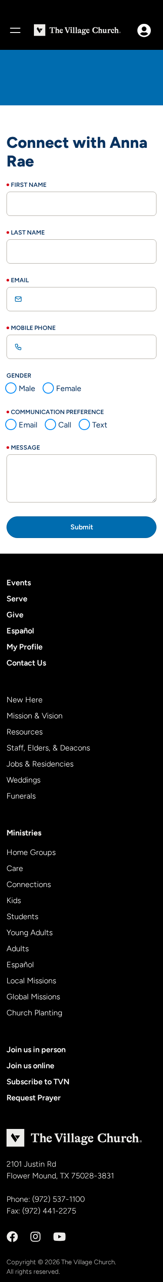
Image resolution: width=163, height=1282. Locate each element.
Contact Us (26, 663)
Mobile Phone (33, 328)
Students (22, 916)
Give (15, 615)
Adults (18, 948)
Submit (81, 527)
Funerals (21, 796)
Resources (25, 732)
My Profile (25, 647)
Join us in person (36, 1049)
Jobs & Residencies (40, 764)
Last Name (28, 232)
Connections (29, 884)
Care (15, 868)
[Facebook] (12, 1237)
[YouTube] (59, 1237)
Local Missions (31, 980)
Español (20, 631)
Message (25, 447)
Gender (19, 375)
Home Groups (31, 852)
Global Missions (33, 996)
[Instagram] (35, 1237)
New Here (25, 700)
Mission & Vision (35, 716)
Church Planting (34, 1013)
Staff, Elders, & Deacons (48, 748)
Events (19, 582)
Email (20, 280)
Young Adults (30, 932)
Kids (14, 900)
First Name (29, 185)
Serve (17, 598)
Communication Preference (57, 412)
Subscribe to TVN (38, 1081)
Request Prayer (34, 1098)
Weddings (23, 780)
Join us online (30, 1065)
